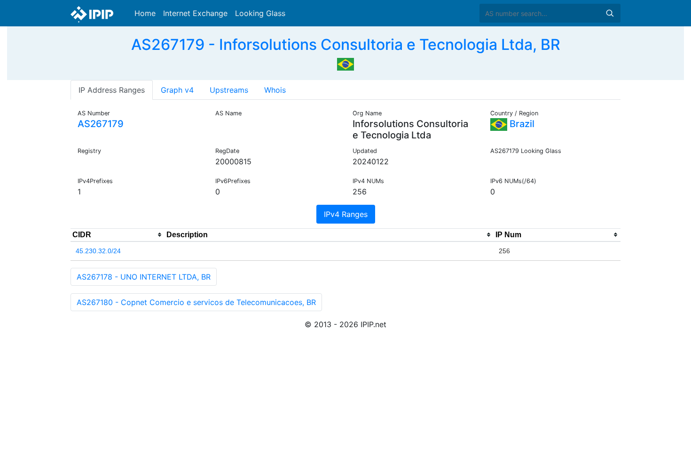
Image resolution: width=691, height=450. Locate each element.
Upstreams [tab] (229, 90)
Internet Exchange (195, 13)
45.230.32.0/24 (98, 251)
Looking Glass (260, 13)
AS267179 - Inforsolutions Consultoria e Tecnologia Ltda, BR (345, 44)
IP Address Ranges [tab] (112, 90)
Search (610, 13)
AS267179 (101, 123)
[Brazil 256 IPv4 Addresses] (345, 63)
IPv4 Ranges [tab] (346, 214)
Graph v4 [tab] (177, 90)
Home (145, 13)
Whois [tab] (275, 90)
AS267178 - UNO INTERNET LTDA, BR (144, 276)
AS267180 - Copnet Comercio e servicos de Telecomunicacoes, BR (196, 302)
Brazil (520, 123)
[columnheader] (118, 234)
